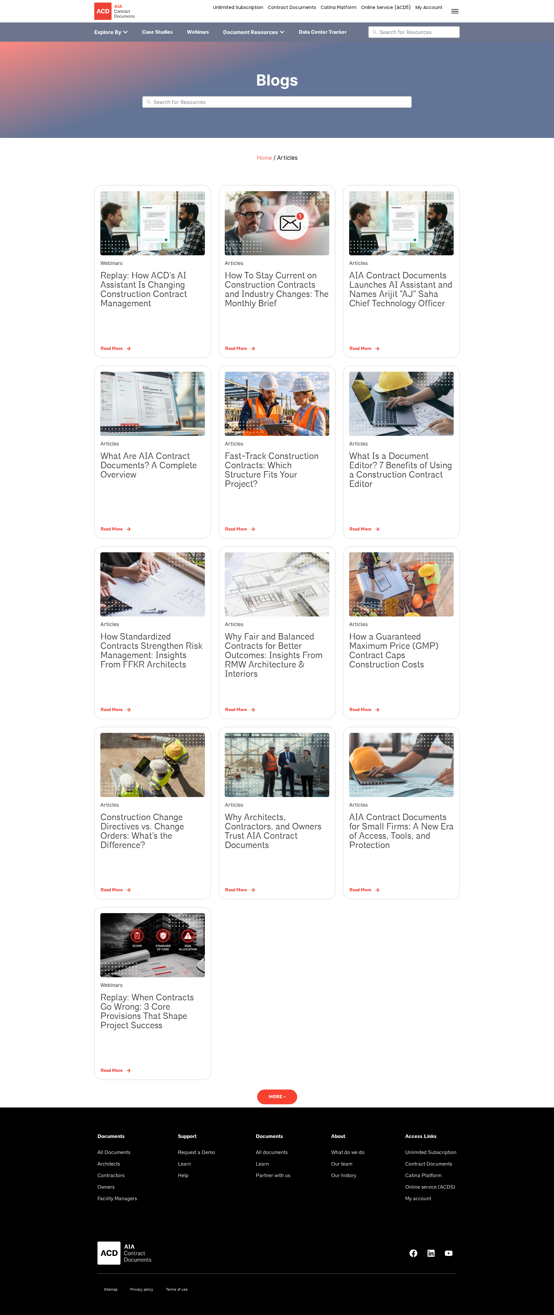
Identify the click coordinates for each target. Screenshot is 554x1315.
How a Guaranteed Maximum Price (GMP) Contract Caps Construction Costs (394, 650)
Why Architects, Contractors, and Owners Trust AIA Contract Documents (273, 831)
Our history (343, 1175)
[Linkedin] (431, 1253)
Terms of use (177, 1289)
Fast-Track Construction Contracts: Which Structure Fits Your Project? (272, 470)
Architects (108, 1164)
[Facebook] (413, 1253)
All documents (272, 1152)
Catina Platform (339, 7)
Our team (341, 1164)
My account (429, 7)
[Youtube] (449, 1253)
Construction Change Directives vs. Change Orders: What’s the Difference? (142, 831)
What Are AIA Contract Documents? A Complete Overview (148, 465)
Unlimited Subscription (238, 7)
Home (264, 157)
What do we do (348, 1152)
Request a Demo (196, 1152)
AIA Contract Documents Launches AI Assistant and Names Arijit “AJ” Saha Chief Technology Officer (400, 289)
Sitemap (110, 1289)
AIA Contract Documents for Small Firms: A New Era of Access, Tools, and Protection (401, 831)
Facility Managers (117, 1198)
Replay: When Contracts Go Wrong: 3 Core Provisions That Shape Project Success (147, 1011)
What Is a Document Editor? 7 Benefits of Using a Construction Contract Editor (400, 470)
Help (183, 1175)
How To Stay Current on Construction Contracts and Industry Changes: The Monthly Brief (277, 289)
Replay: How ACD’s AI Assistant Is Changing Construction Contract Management (143, 289)
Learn (184, 1164)
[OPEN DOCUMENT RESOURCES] (282, 32)
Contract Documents (292, 7)
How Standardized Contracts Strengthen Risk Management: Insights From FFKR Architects (151, 650)
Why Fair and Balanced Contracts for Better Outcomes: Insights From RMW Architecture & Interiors (274, 655)
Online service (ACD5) (386, 7)
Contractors (110, 1175)
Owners (105, 1187)
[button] (277, 1097)
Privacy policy (141, 1289)
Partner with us (273, 1175)
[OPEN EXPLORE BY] (125, 32)
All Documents (113, 1152)
